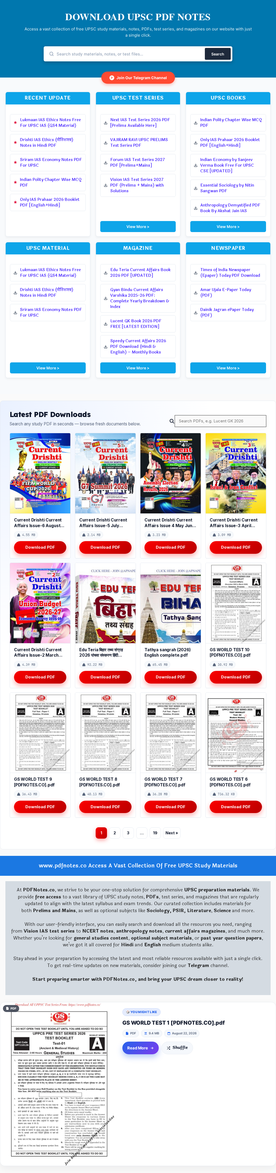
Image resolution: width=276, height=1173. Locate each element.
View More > (137, 226)
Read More (137, 1048)
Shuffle (180, 1048)
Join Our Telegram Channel (139, 77)
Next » (171, 833)
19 (155, 833)
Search (217, 54)
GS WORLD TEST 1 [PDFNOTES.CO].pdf (173, 1023)
